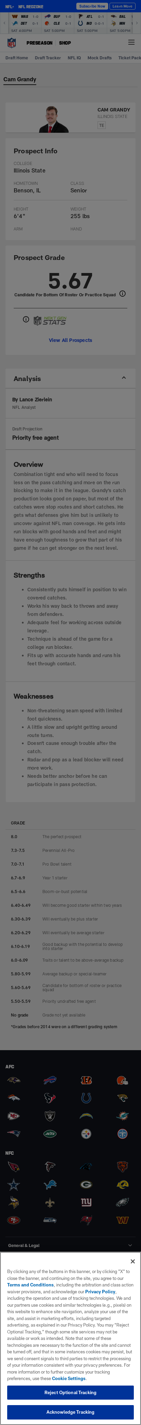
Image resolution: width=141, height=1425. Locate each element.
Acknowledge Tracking (71, 1412)
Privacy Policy (100, 1291)
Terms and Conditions (30, 1284)
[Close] (132, 1261)
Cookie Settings (69, 1378)
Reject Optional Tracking (70, 1392)
